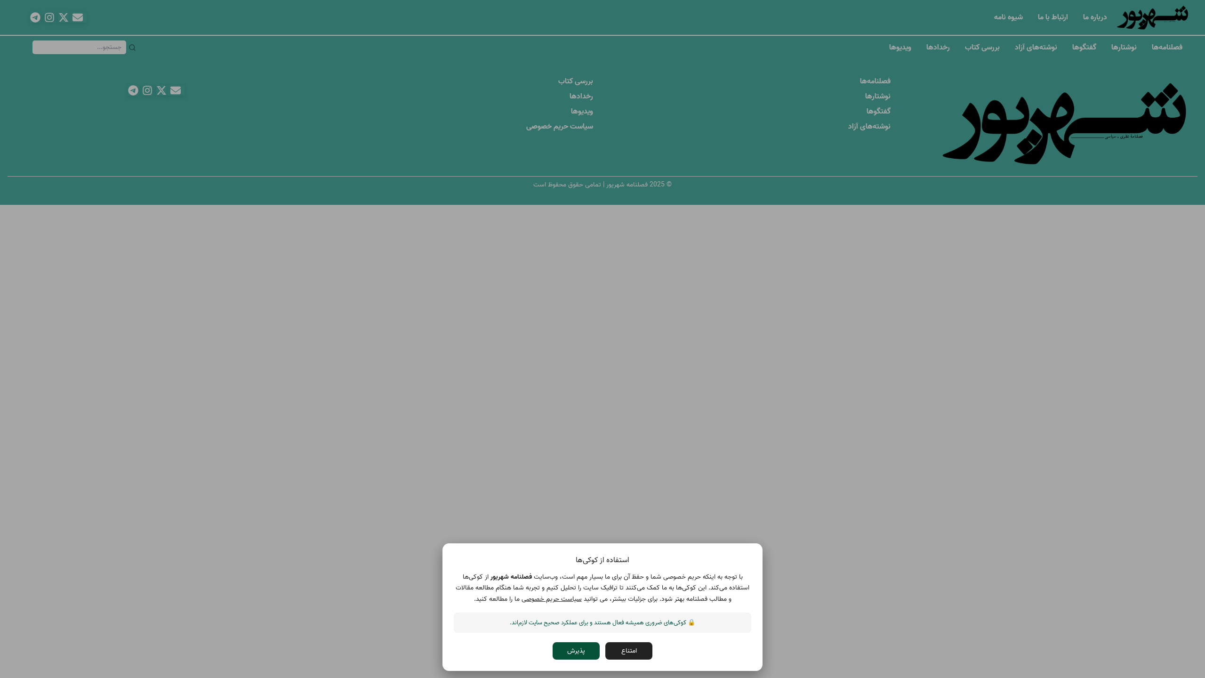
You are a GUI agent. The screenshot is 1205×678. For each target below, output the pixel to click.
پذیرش (576, 651)
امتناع (629, 651)
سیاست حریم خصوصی (552, 599)
